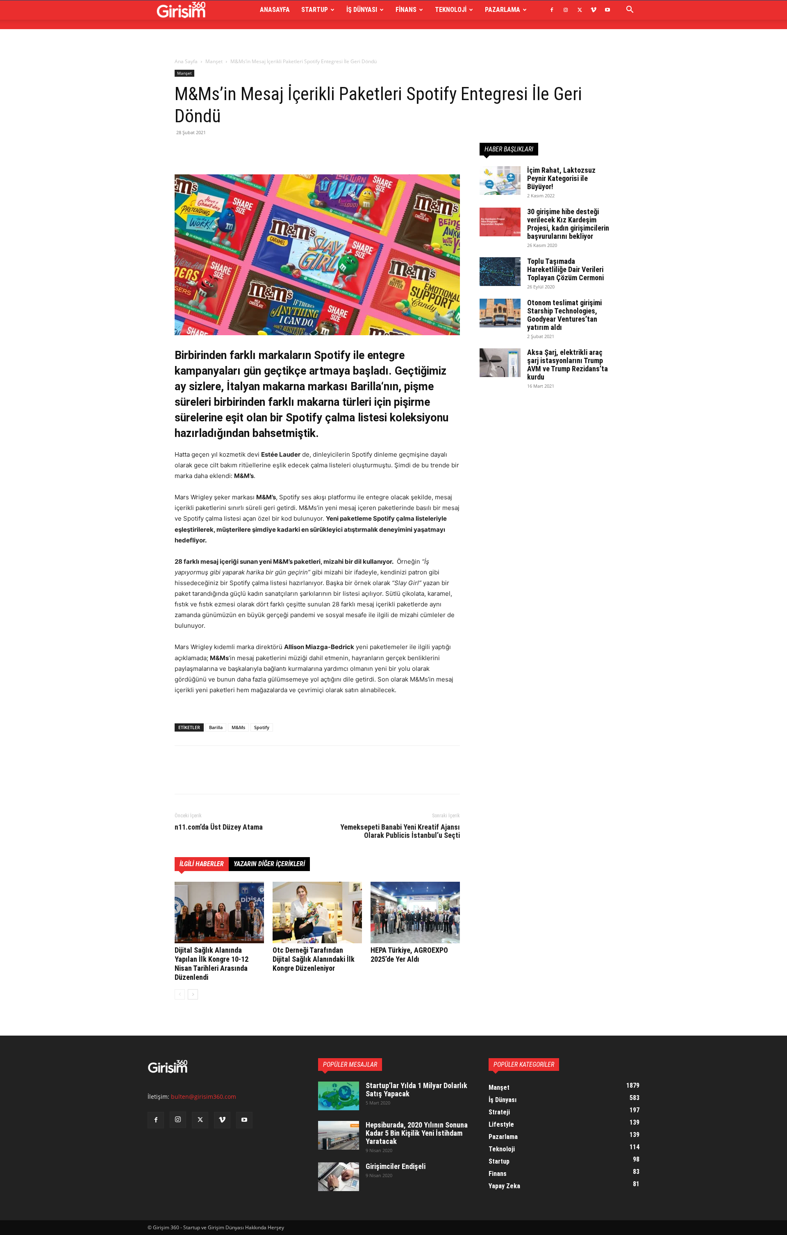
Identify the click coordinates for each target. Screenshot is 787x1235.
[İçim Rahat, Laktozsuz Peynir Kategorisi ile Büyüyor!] (500, 180)
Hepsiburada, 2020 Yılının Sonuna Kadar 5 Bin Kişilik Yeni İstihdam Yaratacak (417, 1133)
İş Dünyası (361, 10)
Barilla (216, 727)
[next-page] (193, 994)
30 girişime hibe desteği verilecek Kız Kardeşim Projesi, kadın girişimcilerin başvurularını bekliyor (568, 223)
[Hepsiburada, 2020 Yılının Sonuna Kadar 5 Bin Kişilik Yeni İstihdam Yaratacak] (338, 1135)
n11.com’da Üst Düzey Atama (219, 827)
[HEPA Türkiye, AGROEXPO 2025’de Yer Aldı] (415, 912)
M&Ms (238, 727)
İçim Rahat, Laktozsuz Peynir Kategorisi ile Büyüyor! (561, 178)
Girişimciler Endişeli (395, 1166)
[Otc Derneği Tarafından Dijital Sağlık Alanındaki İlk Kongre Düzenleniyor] (317, 912)
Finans (406, 10)
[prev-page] (180, 994)
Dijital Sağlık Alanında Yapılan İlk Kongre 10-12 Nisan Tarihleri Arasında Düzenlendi (211, 963)
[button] (629, 10)
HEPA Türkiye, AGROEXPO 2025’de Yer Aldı (409, 954)
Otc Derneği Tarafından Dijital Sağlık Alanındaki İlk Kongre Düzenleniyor (314, 959)
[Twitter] (579, 10)
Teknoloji (450, 10)
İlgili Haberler (202, 864)
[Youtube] (607, 10)
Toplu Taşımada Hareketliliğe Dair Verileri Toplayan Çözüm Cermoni (565, 269)
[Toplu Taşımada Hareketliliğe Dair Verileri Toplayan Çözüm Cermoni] (500, 271)
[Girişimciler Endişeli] (338, 1176)
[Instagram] (566, 10)
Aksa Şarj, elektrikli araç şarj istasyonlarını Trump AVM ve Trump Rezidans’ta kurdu (567, 364)
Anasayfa (275, 10)
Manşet (214, 61)
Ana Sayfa (186, 61)
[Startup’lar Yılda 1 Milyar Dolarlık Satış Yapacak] (338, 1096)
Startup (314, 10)
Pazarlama (502, 10)
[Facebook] (552, 10)
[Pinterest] (220, 151)
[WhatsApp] (239, 151)
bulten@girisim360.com (203, 1096)
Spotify (261, 727)
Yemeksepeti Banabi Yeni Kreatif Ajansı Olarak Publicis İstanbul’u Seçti (400, 831)
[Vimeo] (593, 10)
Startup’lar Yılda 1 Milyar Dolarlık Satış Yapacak (416, 1089)
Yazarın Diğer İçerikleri (269, 864)
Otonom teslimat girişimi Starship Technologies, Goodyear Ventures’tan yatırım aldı (564, 315)
